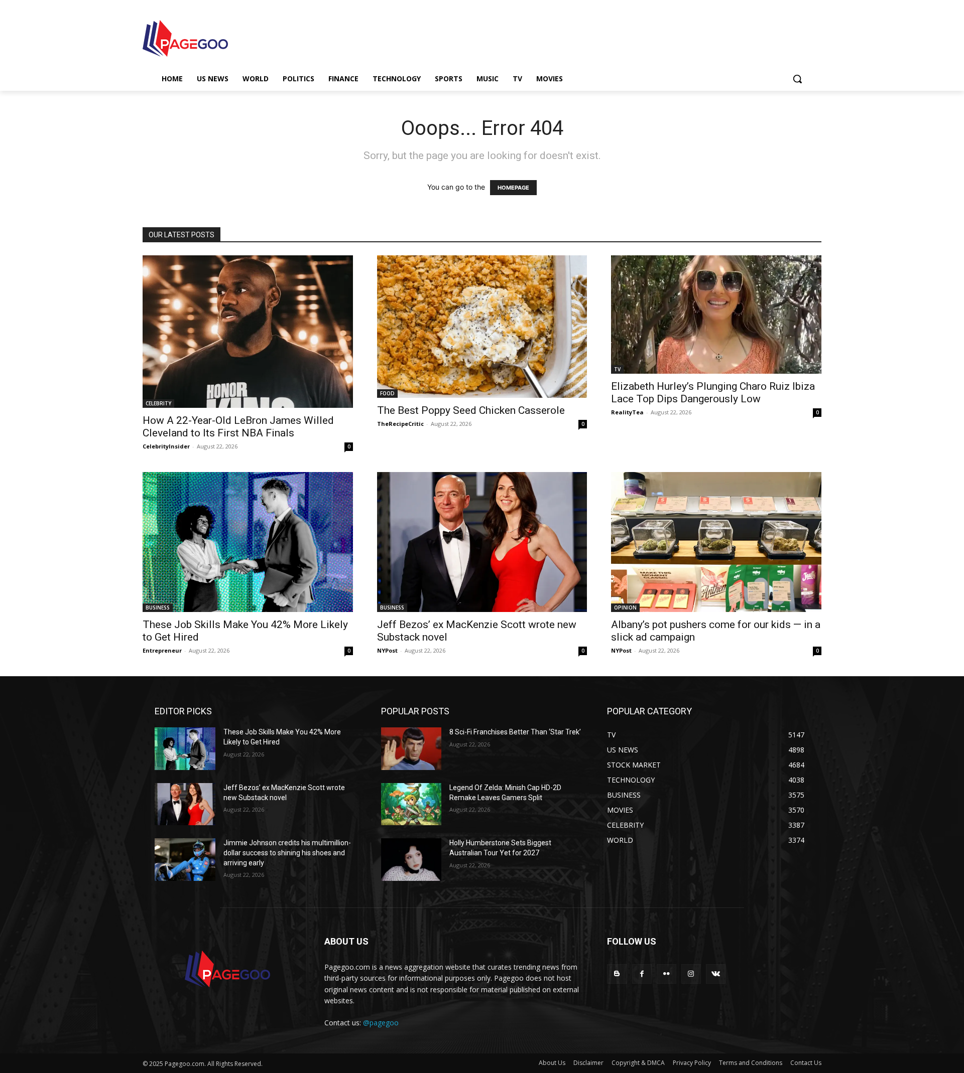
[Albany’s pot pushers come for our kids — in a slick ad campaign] (716, 542)
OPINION (625, 607)
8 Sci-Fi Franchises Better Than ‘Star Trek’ (515, 732)
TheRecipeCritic (400, 423)
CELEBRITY (158, 403)
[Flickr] (666, 974)
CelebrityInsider (166, 446)
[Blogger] (617, 974)
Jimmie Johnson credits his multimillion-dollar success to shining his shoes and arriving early (287, 852)
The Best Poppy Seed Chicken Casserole (471, 410)
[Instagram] (691, 974)
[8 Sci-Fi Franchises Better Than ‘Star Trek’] (411, 748)
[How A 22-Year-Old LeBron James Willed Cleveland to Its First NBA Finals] (248, 331)
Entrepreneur (162, 650)
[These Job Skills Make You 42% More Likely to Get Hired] (248, 542)
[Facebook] (642, 974)
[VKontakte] (716, 974)
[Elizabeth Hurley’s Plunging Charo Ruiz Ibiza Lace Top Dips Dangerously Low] (716, 314)
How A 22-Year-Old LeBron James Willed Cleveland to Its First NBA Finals (238, 426)
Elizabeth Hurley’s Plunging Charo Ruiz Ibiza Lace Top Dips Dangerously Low (713, 392)
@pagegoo (381, 1022)
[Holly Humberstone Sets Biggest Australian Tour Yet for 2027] (411, 859)
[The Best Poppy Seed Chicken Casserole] (482, 326)
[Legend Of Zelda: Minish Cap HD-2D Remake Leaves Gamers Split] (411, 804)
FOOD (387, 393)
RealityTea (627, 412)
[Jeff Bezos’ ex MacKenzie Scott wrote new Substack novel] (482, 542)
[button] (797, 79)
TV (617, 369)
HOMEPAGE (513, 187)
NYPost (387, 650)
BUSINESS (158, 607)
